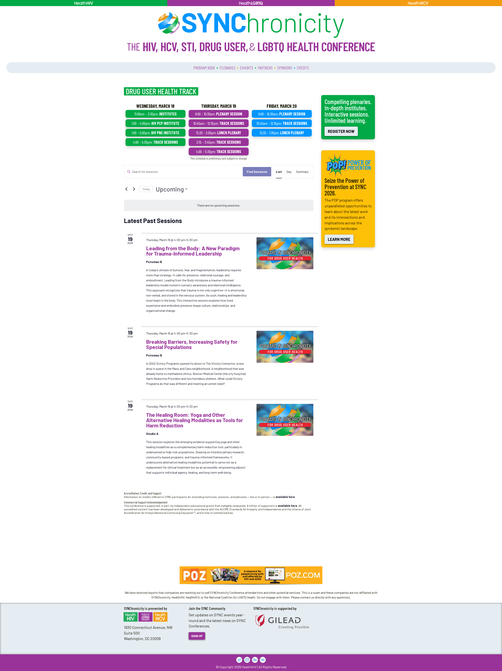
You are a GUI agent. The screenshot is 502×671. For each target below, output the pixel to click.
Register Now (341, 131)
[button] (251, 575)
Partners (265, 67)
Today (146, 189)
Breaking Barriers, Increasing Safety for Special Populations (191, 344)
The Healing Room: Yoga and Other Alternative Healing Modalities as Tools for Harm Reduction (194, 420)
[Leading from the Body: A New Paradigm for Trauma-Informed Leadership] (284, 253)
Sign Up (197, 636)
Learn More (339, 239)
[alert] (218, 205)
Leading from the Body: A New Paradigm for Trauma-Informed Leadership (193, 251)
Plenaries (227, 67)
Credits (303, 67)
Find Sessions (257, 171)
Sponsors (284, 67)
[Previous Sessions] (126, 189)
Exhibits (246, 67)
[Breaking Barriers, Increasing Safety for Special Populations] (284, 347)
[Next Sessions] (134, 189)
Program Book (204, 67)
